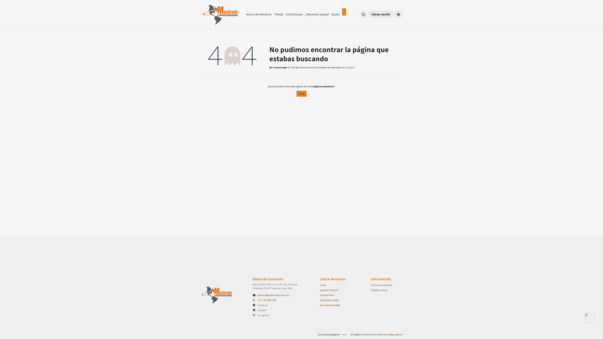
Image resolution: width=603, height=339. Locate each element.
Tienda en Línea (379, 290)
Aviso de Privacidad (330, 305)
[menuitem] (259, 14)
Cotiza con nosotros (381, 285)
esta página (348, 67)
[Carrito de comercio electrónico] (398, 14)
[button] (363, 14)
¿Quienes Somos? (329, 290)
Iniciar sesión (381, 14)
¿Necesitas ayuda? (329, 300)
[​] (344, 12)
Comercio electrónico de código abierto (381, 334)
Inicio (301, 93)
